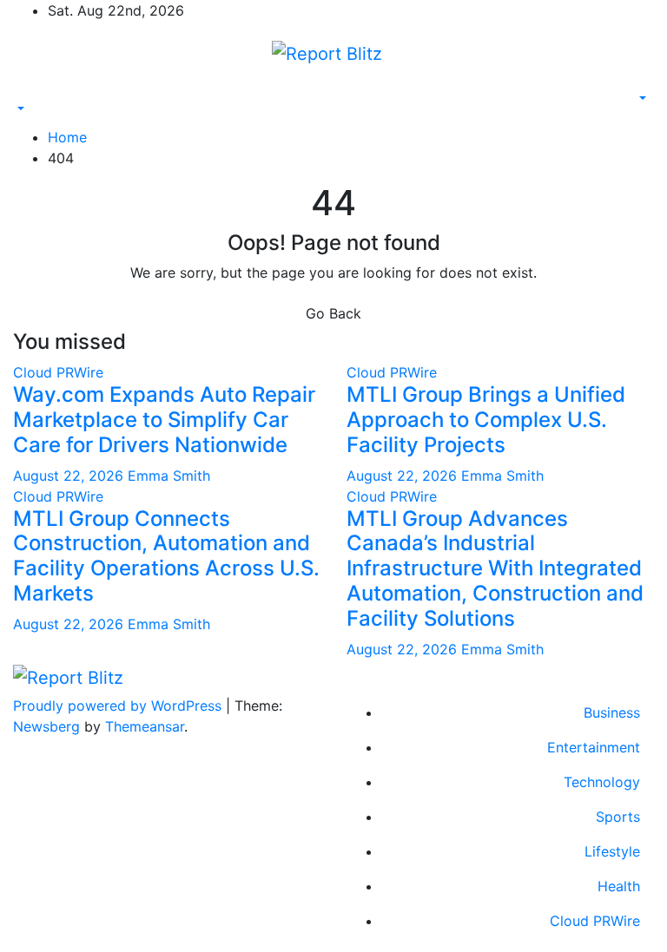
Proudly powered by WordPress (119, 705)
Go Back (333, 313)
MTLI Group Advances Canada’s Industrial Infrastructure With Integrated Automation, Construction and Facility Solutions (495, 568)
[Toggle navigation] (25, 93)
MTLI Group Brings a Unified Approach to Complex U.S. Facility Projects (486, 419)
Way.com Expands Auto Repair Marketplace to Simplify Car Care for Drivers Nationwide (164, 419)
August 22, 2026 (70, 475)
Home (67, 137)
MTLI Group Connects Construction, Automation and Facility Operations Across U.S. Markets (166, 556)
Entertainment (593, 747)
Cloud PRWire (58, 372)
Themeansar (144, 726)
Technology (602, 782)
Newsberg (46, 726)
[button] (19, 109)
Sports (618, 816)
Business (612, 712)
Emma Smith (169, 475)
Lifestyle (612, 851)
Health (619, 886)
